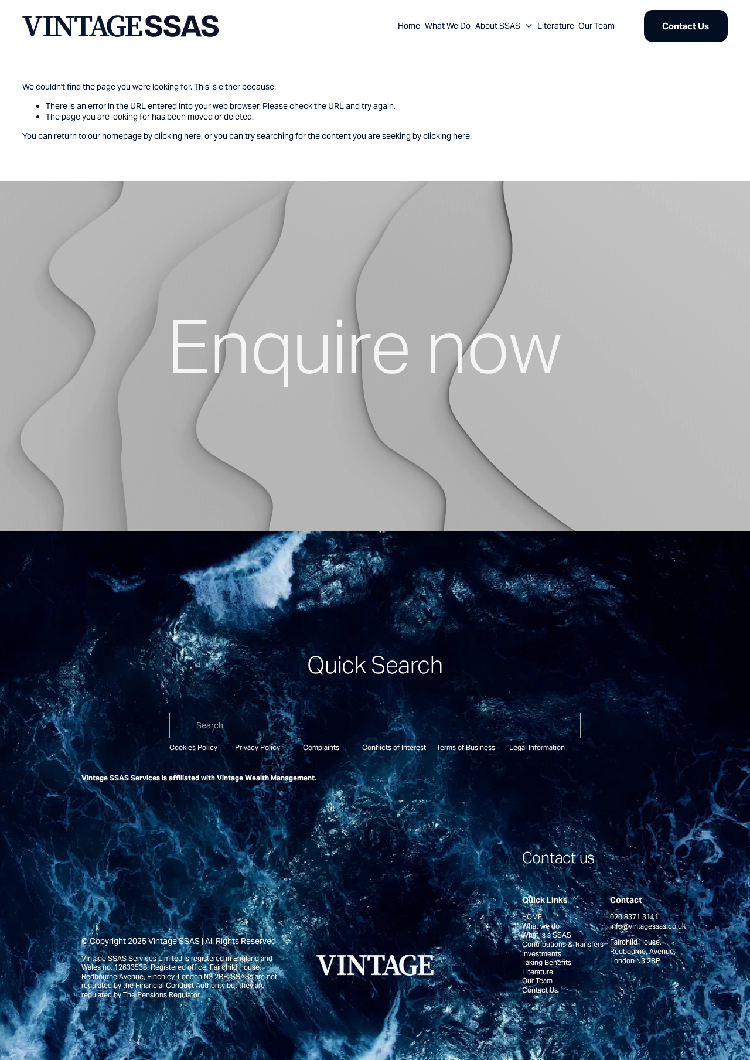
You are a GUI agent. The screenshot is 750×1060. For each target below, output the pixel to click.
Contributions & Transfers (563, 944)
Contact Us (685, 26)
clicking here (177, 136)
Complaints (321, 747)
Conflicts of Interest (394, 747)
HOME (532, 916)
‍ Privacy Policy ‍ (257, 747)
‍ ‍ (361, 747)
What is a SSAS (546, 935)
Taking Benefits (546, 962)
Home (409, 26)
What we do (541, 926)
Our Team (596, 26)
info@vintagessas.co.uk (648, 926)
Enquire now (363, 347)
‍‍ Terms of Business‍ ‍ (466, 747)
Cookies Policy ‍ (194, 747)
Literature (555, 26)
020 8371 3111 (634, 916)
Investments (541, 953)
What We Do (448, 26)
